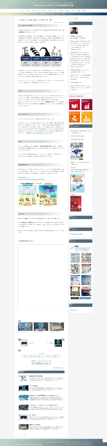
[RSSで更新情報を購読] (50, 363)
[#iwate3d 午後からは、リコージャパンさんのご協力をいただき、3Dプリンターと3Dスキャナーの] (75, 291)
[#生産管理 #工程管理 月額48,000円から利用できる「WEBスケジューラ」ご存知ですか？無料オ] (86, 258)
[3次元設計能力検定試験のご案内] (75, 280)
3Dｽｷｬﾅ (66, 442)
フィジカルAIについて (24, 331)
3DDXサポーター (75, 49)
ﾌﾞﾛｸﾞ (82, 442)
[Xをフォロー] (32, 363)
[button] (57, 356)
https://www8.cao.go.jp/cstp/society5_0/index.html (31, 179)
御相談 (76, 82)
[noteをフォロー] (44, 363)
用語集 (86, 442)
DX (19, 350)
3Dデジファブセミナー (77, 66)
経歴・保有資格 (74, 38)
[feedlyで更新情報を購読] (47, 363)
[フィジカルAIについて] (25, 326)
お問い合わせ (76, 62)
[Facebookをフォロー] (35, 363)
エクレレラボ (73, 310)
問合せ (90, 442)
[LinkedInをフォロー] (41, 363)
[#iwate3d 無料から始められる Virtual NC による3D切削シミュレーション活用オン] (86, 269)
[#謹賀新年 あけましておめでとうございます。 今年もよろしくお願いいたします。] (86, 280)
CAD (52, 442)
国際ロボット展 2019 (55, 331)
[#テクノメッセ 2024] (86, 291)
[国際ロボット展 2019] (56, 326)
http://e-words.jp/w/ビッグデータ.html (42, 133)
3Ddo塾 (78, 442)
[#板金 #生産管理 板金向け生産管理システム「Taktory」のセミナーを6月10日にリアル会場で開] (75, 258)
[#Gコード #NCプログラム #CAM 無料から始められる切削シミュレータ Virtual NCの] (75, 269)
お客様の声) (83, 38)
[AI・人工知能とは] (41, 326)
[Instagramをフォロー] (38, 363)
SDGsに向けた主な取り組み (76, 96)
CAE (58, 442)
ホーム (49, 442)
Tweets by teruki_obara (76, 234)
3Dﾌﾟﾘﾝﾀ (62, 442)
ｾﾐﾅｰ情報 (74, 442)
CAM (55, 442)
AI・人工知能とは (38, 331)
